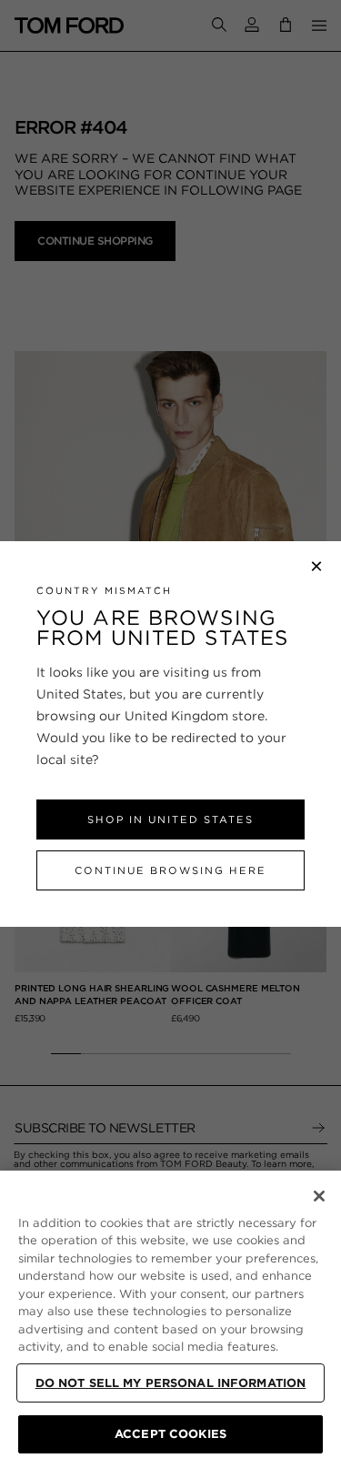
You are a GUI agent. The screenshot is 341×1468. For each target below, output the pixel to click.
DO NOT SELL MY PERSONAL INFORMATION (170, 1383)
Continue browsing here (170, 870)
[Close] (319, 1196)
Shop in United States (170, 819)
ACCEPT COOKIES (170, 1434)
